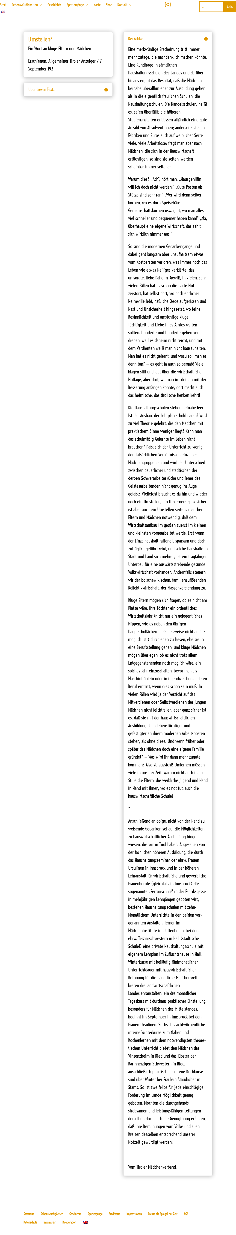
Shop (109, 5)
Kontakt (122, 5)
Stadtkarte (114, 1214)
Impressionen (134, 1214)
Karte (97, 5)
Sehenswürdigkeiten (25, 5)
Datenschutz (30, 1222)
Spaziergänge (75, 5)
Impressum (50, 1222)
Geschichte (54, 5)
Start (3, 5)
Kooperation (69, 1222)
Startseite (29, 1214)
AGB (186, 1214)
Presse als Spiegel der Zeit (162, 1214)
